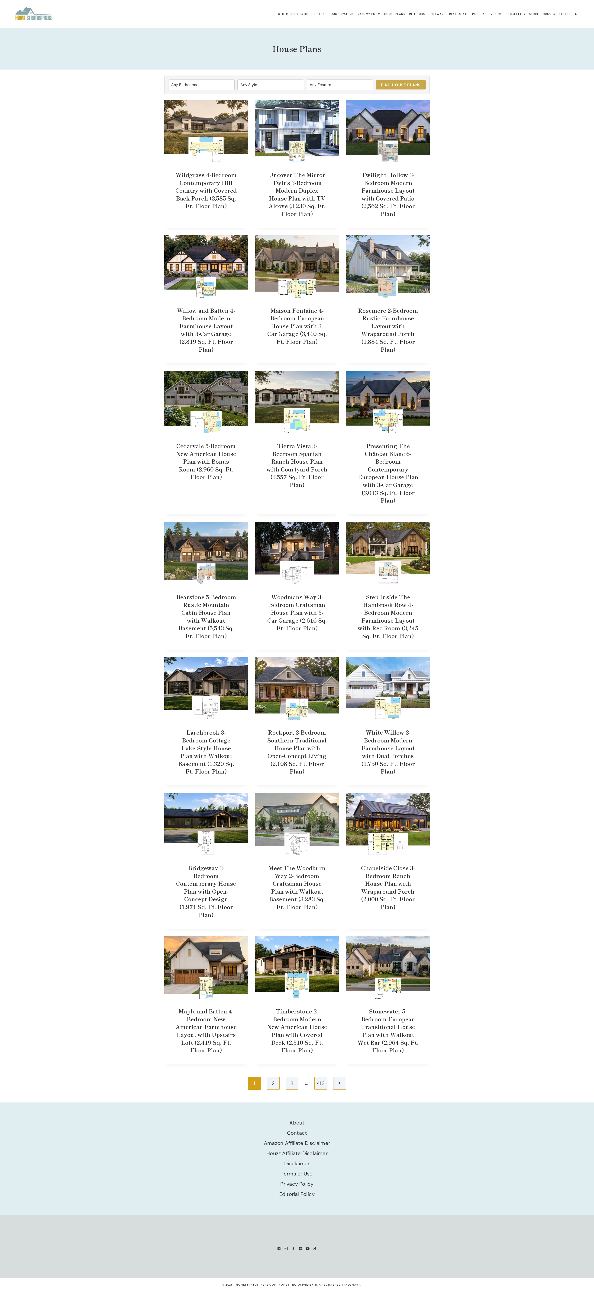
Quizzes (549, 14)
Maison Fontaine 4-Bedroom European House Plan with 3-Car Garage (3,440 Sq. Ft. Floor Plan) (297, 325)
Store (534, 14)
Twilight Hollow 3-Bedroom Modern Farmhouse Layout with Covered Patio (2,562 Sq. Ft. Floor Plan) (388, 194)
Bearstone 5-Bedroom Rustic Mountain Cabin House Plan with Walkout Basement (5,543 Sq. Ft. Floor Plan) (206, 616)
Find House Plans (401, 85)
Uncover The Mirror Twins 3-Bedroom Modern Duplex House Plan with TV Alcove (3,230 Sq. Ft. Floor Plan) (297, 194)
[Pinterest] (300, 1248)
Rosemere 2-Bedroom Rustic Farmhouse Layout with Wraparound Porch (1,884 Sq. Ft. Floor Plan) (388, 329)
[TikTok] (315, 1248)
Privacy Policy (296, 1184)
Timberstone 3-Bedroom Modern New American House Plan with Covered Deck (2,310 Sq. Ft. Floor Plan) (297, 1030)
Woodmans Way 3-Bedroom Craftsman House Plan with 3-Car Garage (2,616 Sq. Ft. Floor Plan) (297, 612)
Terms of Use (297, 1173)
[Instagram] (286, 1248)
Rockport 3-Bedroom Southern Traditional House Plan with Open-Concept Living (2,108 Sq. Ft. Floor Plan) (297, 751)
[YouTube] (307, 1248)
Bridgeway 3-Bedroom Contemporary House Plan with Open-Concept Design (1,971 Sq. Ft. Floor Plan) (206, 891)
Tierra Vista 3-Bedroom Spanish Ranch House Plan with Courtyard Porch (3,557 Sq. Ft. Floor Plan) (297, 465)
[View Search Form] (576, 14)
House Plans (394, 14)
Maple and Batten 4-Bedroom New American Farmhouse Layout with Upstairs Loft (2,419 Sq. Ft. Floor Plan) (206, 1030)
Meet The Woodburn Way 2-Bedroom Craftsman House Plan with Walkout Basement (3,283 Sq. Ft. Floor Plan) (297, 887)
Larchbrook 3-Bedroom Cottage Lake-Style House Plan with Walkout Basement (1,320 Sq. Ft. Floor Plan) (206, 751)
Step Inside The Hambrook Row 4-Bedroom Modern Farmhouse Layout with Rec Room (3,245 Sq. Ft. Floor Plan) (388, 616)
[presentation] (206, 131)
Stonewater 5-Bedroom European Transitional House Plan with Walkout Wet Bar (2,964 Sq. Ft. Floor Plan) (388, 1030)
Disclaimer (297, 1163)
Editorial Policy (297, 1194)
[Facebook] (293, 1248)
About (296, 1122)
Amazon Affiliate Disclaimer (297, 1143)
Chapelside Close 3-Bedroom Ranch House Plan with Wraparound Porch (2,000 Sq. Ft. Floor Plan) (388, 887)
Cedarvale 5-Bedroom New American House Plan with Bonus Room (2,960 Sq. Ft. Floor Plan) (206, 461)
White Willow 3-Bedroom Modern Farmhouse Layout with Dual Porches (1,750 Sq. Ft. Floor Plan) (388, 751)
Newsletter (515, 14)
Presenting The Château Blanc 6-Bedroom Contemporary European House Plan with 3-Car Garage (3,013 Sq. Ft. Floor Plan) (388, 473)
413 (321, 1083)
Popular (479, 14)
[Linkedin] (279, 1248)
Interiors (417, 14)
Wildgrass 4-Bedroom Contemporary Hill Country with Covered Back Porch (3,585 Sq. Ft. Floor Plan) (206, 190)
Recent (565, 14)
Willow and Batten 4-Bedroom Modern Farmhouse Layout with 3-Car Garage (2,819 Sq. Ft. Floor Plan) (206, 329)
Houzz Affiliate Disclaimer (297, 1153)
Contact (297, 1133)
